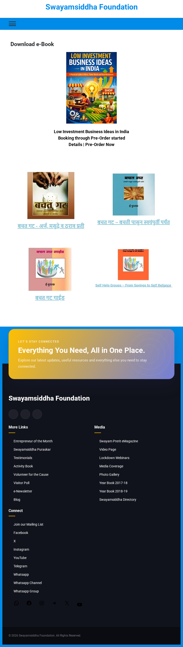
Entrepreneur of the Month (33, 441)
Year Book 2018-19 (113, 491)
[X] (64, 603)
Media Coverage (111, 466)
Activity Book (23, 466)
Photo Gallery (109, 474)
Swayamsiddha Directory (117, 499)
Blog (17, 499)
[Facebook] (13, 414)
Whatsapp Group (26, 591)
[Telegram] (51, 603)
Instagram (21, 549)
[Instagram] (37, 414)
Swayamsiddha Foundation (92, 6)
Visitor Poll (21, 483)
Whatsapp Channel (28, 583)
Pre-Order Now (99, 144)
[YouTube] (77, 604)
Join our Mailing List (28, 524)
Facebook (21, 533)
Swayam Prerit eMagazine (118, 441)
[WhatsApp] (14, 603)
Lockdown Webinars (114, 458)
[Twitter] (25, 414)
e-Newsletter (23, 491)
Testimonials (23, 458)
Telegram (20, 566)
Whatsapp (21, 574)
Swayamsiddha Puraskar (32, 449)
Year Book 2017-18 (113, 483)
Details (75, 144)
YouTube (20, 558)
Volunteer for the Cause (31, 474)
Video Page (107, 449)
